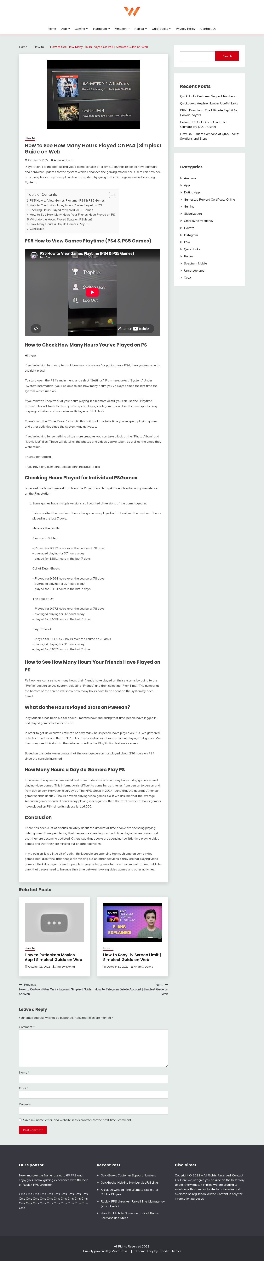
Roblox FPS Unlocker (37, 1184)
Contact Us (208, 29)
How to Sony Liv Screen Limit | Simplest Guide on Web (132, 957)
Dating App (192, 192)
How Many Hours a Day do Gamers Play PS (59, 224)
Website (25, 1104)
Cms (22, 1194)
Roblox (139, 29)
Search (227, 56)
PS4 (187, 242)
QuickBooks (160, 29)
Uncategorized (194, 270)
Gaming (80, 29)
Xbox (187, 277)
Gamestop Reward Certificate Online (209, 199)
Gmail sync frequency (199, 221)
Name (24, 1072)
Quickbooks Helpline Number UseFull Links (209, 103)
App (64, 29)
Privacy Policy (185, 29)
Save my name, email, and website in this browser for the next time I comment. (77, 1120)
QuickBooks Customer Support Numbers (207, 96)
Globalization (193, 213)
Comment (27, 1027)
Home (52, 29)
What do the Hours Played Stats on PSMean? (61, 219)
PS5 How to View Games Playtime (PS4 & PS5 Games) (68, 200)
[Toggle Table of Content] (110, 195)
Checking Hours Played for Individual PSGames (61, 210)
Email (23, 1088)
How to (30, 138)
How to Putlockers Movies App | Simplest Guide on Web (53, 957)
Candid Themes (170, 1251)
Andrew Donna (63, 160)
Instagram (100, 29)
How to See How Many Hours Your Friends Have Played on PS (72, 214)
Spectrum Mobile (195, 263)
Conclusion (37, 229)
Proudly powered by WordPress (105, 1251)
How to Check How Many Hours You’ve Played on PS (66, 205)
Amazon (121, 29)
